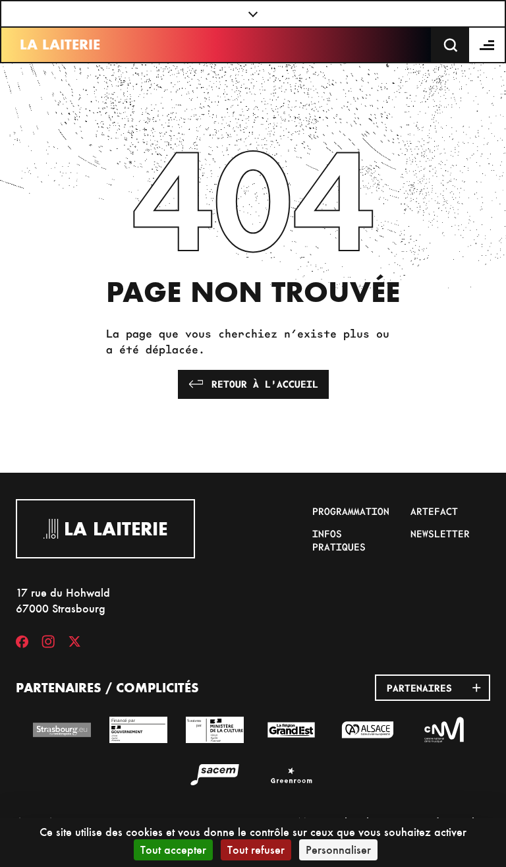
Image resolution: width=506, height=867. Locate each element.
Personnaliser (338, 849)
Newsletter (440, 533)
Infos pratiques (339, 540)
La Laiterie (60, 44)
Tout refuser (256, 849)
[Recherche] (450, 44)
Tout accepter (173, 849)
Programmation (350, 511)
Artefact (434, 511)
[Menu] (487, 44)
